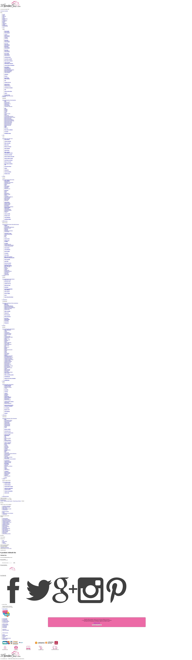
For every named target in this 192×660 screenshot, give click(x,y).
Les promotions (4, 619)
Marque (3, 542)
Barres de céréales (7, 443)
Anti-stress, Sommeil (7, 334)
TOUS (10, 548)
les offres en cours (5, 620)
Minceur (5, 348)
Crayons (5, 111)
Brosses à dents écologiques (8, 206)
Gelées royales (6, 345)
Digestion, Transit (7, 339)
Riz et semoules (6, 455)
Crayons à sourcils (7, 113)
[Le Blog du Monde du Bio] (7, 573)
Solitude (5, 368)
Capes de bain (6, 274)
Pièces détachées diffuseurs (8, 305)
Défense (5, 338)
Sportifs (5, 352)
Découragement (6, 363)
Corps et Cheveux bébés (8, 234)
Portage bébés (6, 273)
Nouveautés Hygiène (5, 179)
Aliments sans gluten (7, 462)
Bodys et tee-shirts (7, 266)
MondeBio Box (4, 25)
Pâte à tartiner (6, 447)
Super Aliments (6, 353)
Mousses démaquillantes (8, 70)
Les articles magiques (5, 621)
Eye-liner (5, 110)
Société (3, 634)
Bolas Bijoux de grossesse (8, 230)
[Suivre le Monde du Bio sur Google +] (65, 602)
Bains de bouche (7, 204)
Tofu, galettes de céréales (8, 457)
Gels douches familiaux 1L (8, 196)
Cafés (5, 437)
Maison (3, 22)
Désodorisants (6, 396)
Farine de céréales (7, 454)
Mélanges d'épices (7, 473)
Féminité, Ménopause (7, 342)
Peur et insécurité (7, 366)
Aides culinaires (6, 469)
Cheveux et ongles (7, 336)
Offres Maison (11, 384)
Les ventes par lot (5, 622)
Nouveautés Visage (5, 95)
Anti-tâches (6, 38)
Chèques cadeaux (5, 623)
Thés (5, 436)
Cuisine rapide (6, 464)
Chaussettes (6, 268)
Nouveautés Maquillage (6, 100)
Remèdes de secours (7, 362)
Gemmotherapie (4, 509)
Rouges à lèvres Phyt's (8, 123)
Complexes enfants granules (8, 359)
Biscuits (5, 426)
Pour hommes (6, 321)
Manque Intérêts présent (6, 528)
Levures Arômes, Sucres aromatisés (10, 458)
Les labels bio (4, 625)
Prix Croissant (4, 541)
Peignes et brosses (7, 188)
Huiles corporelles (7, 369)
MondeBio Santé (3, 500)
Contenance (4, 543)
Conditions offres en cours (6, 638)
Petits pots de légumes (7, 421)
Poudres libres (6, 104)
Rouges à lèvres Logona (8, 122)
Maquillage (4, 16)
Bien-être (3, 21)
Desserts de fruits (7, 424)
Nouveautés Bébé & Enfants (6, 224)
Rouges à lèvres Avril (7, 118)
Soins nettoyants (7, 36)
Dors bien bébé (6, 270)
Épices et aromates (7, 472)
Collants (5, 269)
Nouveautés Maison (5, 384)
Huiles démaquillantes (7, 71)
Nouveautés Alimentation (6, 418)
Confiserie (6, 448)
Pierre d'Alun (6, 193)
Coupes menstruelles (7, 209)
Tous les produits (5, 518)
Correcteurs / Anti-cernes (8, 106)
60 (8, 548)
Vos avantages (4, 626)
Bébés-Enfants (6, 402)
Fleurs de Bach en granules (8, 357)
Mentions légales (5, 635)
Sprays (5, 192)
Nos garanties (4, 627)
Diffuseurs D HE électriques (8, 306)
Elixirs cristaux (4, 507)
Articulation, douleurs (7, 333)
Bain (5, 236)
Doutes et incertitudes (5, 526)
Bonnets (5, 267)
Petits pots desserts (7, 423)
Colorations (6, 187)
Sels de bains (6, 371)
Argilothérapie (4, 514)
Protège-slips (6, 211)
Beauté (5, 335)
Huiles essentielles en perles (6, 508)
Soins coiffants (6, 186)
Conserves (6, 456)
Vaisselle (5, 388)
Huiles (5, 185)
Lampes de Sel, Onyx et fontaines (7, 513)
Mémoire (5, 347)
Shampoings (6, 394)
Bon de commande (5, 624)
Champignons (6, 474)
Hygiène (3, 176)
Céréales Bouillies (7, 425)
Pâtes (5, 451)
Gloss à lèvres (6, 115)
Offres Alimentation (14, 418)
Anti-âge (5, 331)
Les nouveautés (4, 618)
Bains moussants (7, 198)
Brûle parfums (6, 304)
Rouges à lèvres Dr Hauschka (9, 119)
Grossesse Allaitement (7, 344)
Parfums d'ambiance (7, 399)
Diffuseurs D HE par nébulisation (9, 307)
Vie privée (4, 636)
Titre (3, 540)
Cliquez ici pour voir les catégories (5, 504)
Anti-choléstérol (6, 332)
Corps (3, 135)
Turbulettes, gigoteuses (8, 271)
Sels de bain (6, 200)
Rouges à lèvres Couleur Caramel (9, 117)
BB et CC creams (7, 101)
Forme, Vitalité (6, 343)
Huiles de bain (6, 199)
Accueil (3, 14)
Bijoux (3, 512)
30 (6, 548)
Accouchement (6, 231)
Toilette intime (6, 208)
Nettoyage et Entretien (7, 387)
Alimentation (4, 23)
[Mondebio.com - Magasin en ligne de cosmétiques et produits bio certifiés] (10, 7)
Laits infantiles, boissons (8, 420)
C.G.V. (3, 637)
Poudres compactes (7, 103)
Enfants (5, 235)
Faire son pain (6, 452)
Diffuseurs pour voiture (8, 308)
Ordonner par (2, 538)
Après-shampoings (7, 183)
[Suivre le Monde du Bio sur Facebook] (13, 602)
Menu (1, 12)
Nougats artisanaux (7, 449)
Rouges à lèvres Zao (7, 125)
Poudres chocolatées (7, 438)
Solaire (5, 351)
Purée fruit (6, 465)
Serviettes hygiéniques (7, 210)
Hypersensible (6, 364)
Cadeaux (3, 24)
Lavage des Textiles (7, 386)
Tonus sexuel (6, 354)
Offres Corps (10, 138)
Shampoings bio (7, 181)
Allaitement (6, 229)
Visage (3, 15)
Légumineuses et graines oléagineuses (10, 453)
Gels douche (6, 195)
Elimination (6, 340)
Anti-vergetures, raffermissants (9, 227)
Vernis (5, 127)
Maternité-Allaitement (7, 403)
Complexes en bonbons (8, 361)
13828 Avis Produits (5, 630)
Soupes (5, 427)
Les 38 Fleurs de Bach (6, 519)
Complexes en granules (8, 358)
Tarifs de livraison (5, 632)
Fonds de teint (6, 102)
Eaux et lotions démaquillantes (9, 69)
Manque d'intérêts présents (8, 365)
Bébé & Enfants (4, 18)
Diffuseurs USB (7, 309)
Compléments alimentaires (6, 506)
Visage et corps (6, 226)
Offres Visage (11, 95)
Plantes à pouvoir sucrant (8, 349)
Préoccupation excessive (8, 367)
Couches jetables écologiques (9, 245)
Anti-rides (6, 37)
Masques (5, 184)
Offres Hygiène (11, 179)
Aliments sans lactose (7, 461)
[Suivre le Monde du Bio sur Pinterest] (116, 602)
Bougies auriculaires (5, 511)
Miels (5, 439)
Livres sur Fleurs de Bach (8, 372)
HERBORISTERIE (5, 496)
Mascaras (5, 109)
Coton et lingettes (7, 72)
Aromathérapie (4, 20)
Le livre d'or (4, 629)
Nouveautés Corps (5, 138)
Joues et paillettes (7, 105)
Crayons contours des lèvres (8, 116)
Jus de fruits (6, 446)
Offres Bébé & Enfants (15, 224)
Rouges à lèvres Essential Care (9, 120)
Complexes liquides (7, 360)
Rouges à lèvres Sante (7, 124)
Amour (5, 330)
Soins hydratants (7, 35)
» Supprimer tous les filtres (4, 547)
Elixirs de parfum (7, 370)
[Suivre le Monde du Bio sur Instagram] (90, 602)
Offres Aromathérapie (14, 303)
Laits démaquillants (7, 68)
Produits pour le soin (7, 244)
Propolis (5, 350)
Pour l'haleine (6, 205)
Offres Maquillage (13, 100)
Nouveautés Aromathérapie (6, 303)
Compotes (6, 445)
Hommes (3, 19)
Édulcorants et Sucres (7, 440)
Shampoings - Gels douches (8, 182)
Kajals (5, 112)
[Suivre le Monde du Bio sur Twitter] (39, 602)
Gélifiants (5, 468)
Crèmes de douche (7, 197)
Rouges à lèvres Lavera (8, 121)
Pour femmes (6, 320)
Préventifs (6, 395)
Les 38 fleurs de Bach (7, 356)
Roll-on (5, 191)
